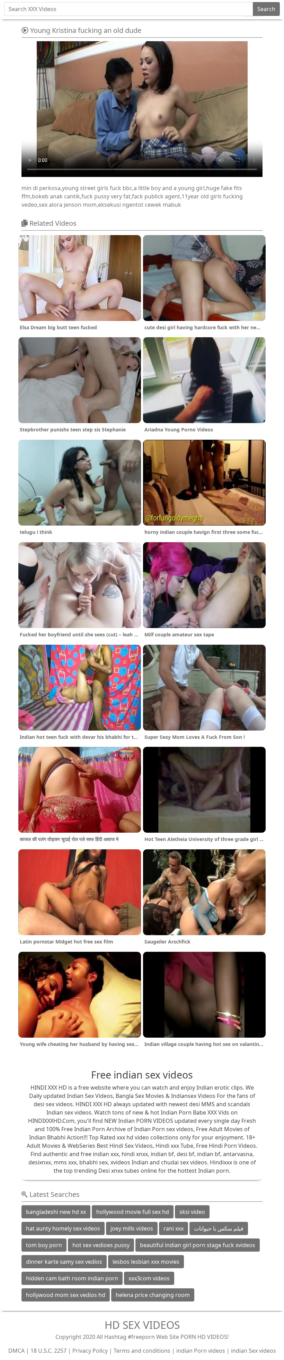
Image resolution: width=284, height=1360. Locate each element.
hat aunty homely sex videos (63, 1228)
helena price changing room (153, 1295)
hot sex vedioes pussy (101, 1245)
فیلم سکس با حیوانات (218, 1228)
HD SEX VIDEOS (142, 1325)
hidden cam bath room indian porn (72, 1278)
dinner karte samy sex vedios (64, 1261)
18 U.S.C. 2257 (48, 1350)
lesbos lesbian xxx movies (146, 1261)
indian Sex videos (253, 1350)
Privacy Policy (90, 1350)
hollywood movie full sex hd (132, 1212)
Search (266, 9)
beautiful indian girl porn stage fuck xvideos (197, 1245)
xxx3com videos (149, 1278)
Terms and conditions (142, 1350)
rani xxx (173, 1228)
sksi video (192, 1212)
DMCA (16, 1350)
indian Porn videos (200, 1350)
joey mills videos (131, 1228)
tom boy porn (44, 1245)
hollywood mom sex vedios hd (65, 1295)
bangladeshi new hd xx (56, 1212)
